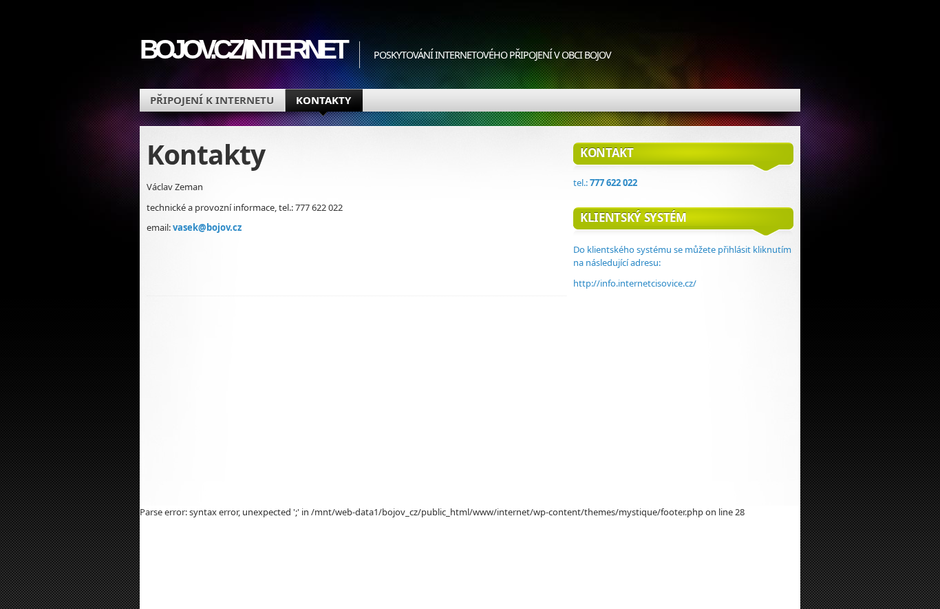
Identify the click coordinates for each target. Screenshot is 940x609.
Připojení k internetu (212, 100)
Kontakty (323, 100)
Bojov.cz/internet (242, 49)
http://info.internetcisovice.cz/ (634, 283)
